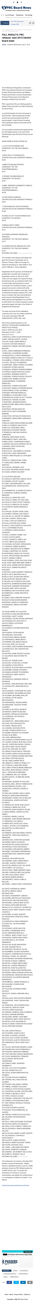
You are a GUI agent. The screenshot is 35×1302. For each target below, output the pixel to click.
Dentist (15, 1273)
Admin (4, 47)
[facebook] (14, 2)
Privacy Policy (18, 1297)
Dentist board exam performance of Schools (15, 1188)
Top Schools (29, 15)
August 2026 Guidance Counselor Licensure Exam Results (18, 24)
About (11, 1297)
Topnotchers (19, 15)
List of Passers (9, 15)
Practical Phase (23, 1276)
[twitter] (21, 2)
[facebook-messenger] (17, 2)
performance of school (10, 1276)
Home (3, 32)
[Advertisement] (17, 69)
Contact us (27, 1297)
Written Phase (10, 32)
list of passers (24, 1273)
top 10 (5, 1279)
